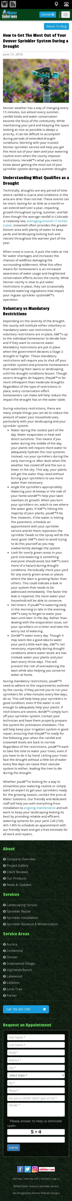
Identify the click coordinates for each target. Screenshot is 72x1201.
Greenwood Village (20, 963)
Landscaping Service (21, 905)
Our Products (16, 878)
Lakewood (14, 976)
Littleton (12, 982)
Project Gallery (17, 865)
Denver (12, 957)
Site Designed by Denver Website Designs (36, 1193)
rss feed (45, 1178)
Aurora (11, 944)
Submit (13, 1147)
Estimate (47, 14)
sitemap (17, 1178)
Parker (11, 995)
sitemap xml (31, 1178)
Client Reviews (17, 872)
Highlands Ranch (19, 970)
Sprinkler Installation (22, 917)
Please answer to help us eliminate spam (34, 1123)
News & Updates (18, 885)
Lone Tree (14, 989)
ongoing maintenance (40, 808)
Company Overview (20, 859)
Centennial (14, 950)
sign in (56, 1178)
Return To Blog (56, 26)
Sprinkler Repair (18, 911)
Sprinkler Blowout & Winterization (32, 924)
